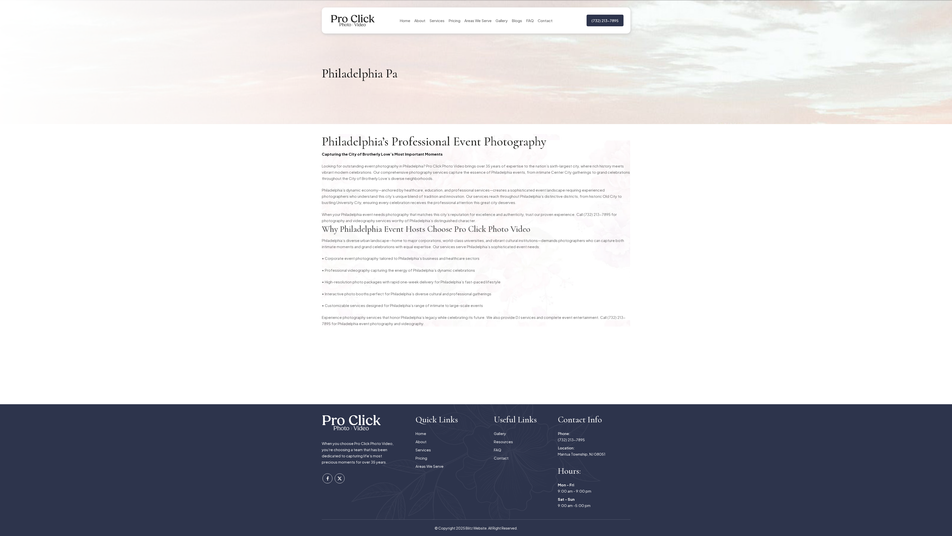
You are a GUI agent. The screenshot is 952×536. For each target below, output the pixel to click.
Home (421, 433)
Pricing (421, 458)
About (421, 441)
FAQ (497, 449)
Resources (503, 441)
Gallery (500, 433)
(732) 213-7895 (571, 436)
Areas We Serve (430, 466)
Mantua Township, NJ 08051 (581, 450)
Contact (501, 458)
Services (423, 449)
